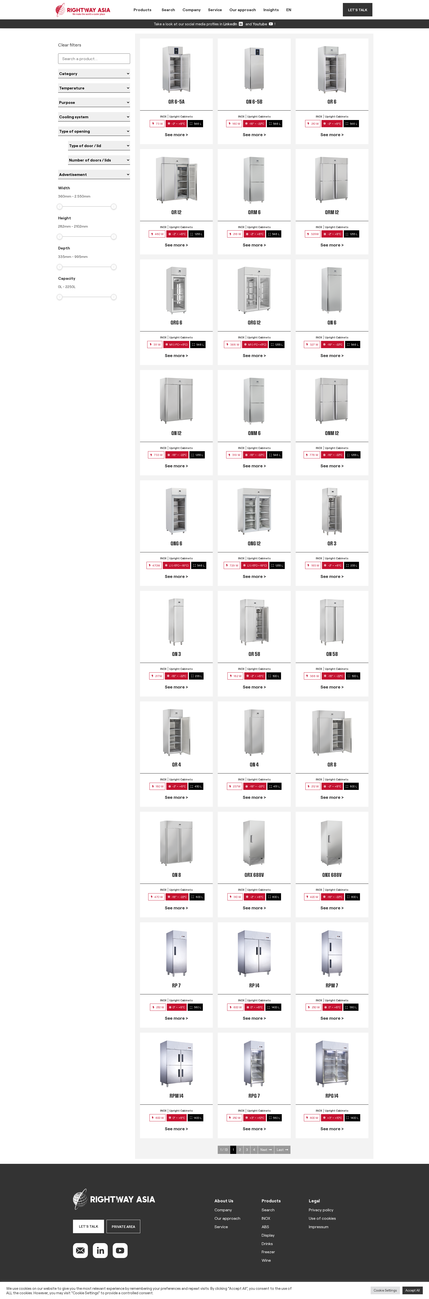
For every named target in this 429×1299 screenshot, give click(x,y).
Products (142, 9)
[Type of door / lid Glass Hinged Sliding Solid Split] (99, 145)
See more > (176, 134)
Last (280, 1150)
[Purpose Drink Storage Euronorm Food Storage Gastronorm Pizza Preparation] (94, 102)
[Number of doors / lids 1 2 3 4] (99, 160)
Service (215, 9)
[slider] (60, 206)
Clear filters (69, 44)
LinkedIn (230, 24)
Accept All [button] (412, 1290)
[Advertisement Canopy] (94, 174)
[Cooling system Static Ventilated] (94, 117)
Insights (271, 9)
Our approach (242, 9)
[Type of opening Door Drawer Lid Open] (94, 131)
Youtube (260, 24)
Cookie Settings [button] (385, 1290)
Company (191, 9)
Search (168, 9)
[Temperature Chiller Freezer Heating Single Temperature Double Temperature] (94, 88)
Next (263, 1150)
